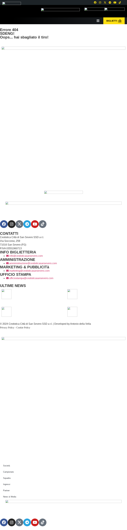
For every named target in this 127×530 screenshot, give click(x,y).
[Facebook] (95, 2)
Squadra (7, 478)
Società (6, 466)
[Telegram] (109, 2)
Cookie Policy (23, 327)
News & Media (9, 497)
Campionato (8, 472)
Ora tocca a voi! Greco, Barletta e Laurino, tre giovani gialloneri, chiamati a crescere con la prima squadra (36, 294)
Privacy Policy (7, 327)
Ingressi (6, 484)
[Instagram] (100, 2)
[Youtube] (114, 2)
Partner (6, 490)
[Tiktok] (42, 224)
